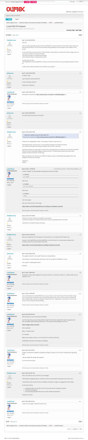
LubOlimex (10, 92)
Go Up (7, 421)
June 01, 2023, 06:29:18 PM (28, 73)
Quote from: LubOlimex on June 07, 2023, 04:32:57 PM (36, 135)
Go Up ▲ (82, 438)
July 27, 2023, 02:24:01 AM (28, 373)
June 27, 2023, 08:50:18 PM (28, 253)
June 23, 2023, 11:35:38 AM (28, 169)
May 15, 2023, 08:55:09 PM (28, 40)
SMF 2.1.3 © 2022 (8, 438)
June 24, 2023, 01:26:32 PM (28, 234)
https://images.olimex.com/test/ (30, 325)
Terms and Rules (74, 438)
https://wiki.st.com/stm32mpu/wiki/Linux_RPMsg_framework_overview (41, 245)
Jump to (69, 429)
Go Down (8, 35)
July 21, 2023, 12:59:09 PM (28, 293)
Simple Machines (16, 438)
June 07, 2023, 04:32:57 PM (28, 92)
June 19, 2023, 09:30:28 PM (28, 113)
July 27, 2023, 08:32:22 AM (28, 401)
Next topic (79, 30)
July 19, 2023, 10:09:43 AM (28, 272)
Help (69, 438)
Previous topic (71, 30)
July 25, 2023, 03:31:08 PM (28, 350)
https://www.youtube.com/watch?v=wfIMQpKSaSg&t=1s (51, 94)
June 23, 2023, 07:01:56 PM (28, 215)
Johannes (10, 73)
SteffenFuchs (11, 40)
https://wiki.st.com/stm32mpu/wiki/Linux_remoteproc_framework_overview (42, 206)
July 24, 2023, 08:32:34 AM (28, 314)
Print (80, 35)
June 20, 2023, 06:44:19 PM (28, 132)
